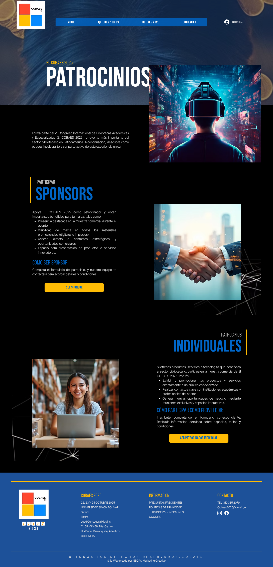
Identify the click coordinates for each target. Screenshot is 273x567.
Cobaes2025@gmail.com (232, 507)
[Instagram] (220, 513)
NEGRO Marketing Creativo (149, 560)
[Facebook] (227, 513)
